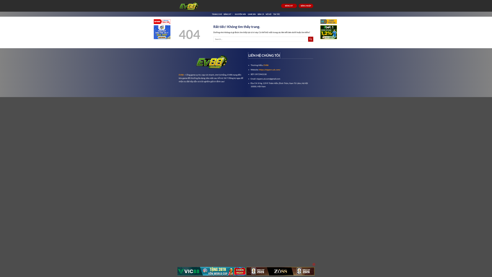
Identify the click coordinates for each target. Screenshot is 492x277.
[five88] (328, 22)
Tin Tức (276, 14)
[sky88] (162, 32)
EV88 (181, 74)
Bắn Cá (261, 14)
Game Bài (252, 14)
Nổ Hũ (268, 14)
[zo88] (280, 271)
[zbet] (328, 32)
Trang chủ (217, 14)
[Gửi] (310, 39)
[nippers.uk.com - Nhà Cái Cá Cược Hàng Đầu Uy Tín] (189, 6)
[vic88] (211, 271)
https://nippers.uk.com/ (269, 69)
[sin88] (162, 22)
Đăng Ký (227, 14)
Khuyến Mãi (240, 14)
